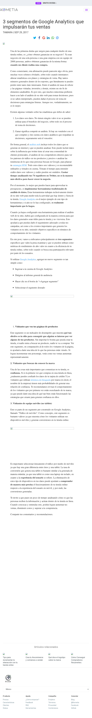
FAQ (27, 705)
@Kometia (75, 702)
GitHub (73, 708)
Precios (6, 700)
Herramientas (31, 708)
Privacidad (52, 705)
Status (5, 708)
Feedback (29, 702)
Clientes (6, 705)
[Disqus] (46, 548)
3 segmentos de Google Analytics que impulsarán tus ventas (43, 24)
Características (8, 702)
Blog (73, 700)
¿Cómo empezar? (32, 700)
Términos (52, 702)
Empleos (51, 700)
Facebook (74, 705)
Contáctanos (53, 708)
